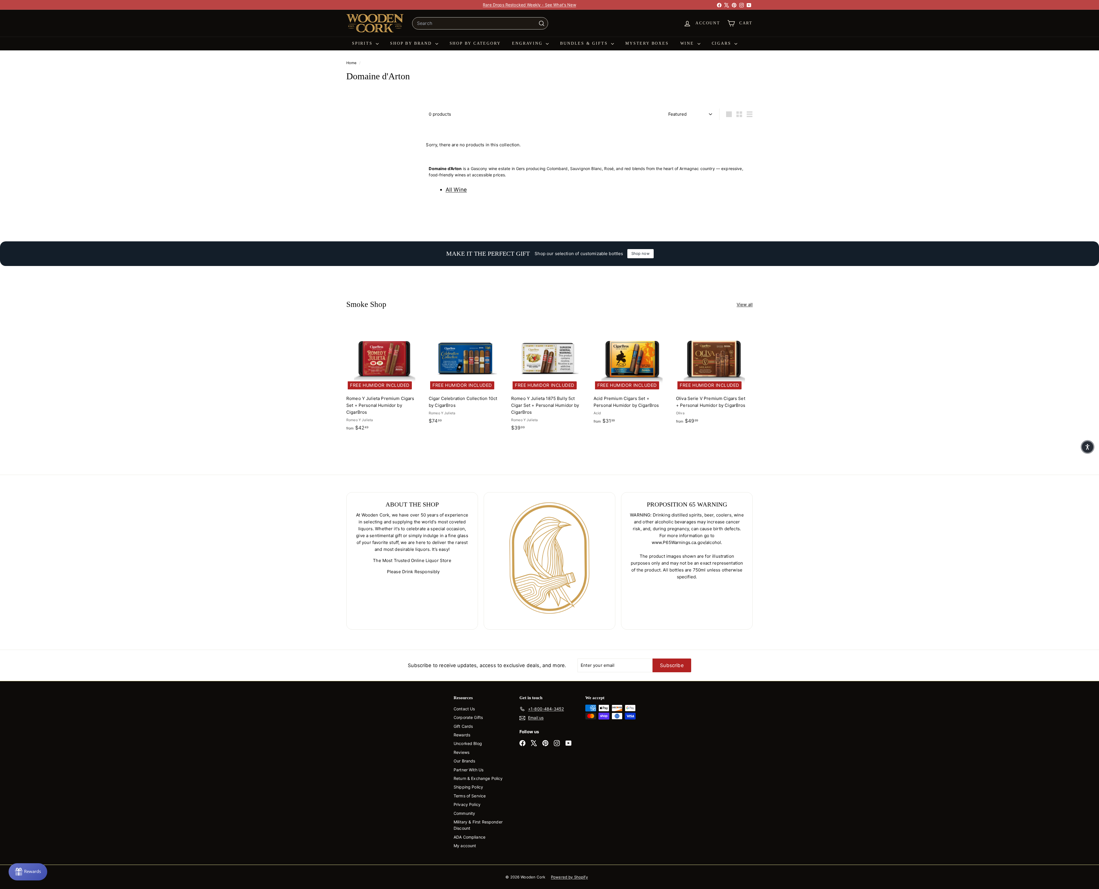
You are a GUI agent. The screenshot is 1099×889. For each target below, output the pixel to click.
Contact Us (464, 708)
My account (465, 845)
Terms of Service (470, 795)
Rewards (462, 734)
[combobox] (480, 23)
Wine (688, 43)
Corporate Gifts (468, 717)
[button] (1087, 447)
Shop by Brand (412, 43)
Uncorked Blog (468, 743)
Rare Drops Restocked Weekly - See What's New (529, 4)
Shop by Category (475, 43)
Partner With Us (468, 769)
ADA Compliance (469, 837)
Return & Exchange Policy (478, 778)
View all (745, 304)
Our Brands (464, 760)
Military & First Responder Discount (478, 825)
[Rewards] (28, 871)
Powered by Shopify (569, 877)
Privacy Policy (467, 804)
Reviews (461, 752)
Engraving (528, 43)
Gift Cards (463, 726)
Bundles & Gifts (585, 43)
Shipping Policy (468, 786)
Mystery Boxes (647, 43)
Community (464, 813)
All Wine (456, 189)
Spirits (363, 43)
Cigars (722, 43)
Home (352, 63)
